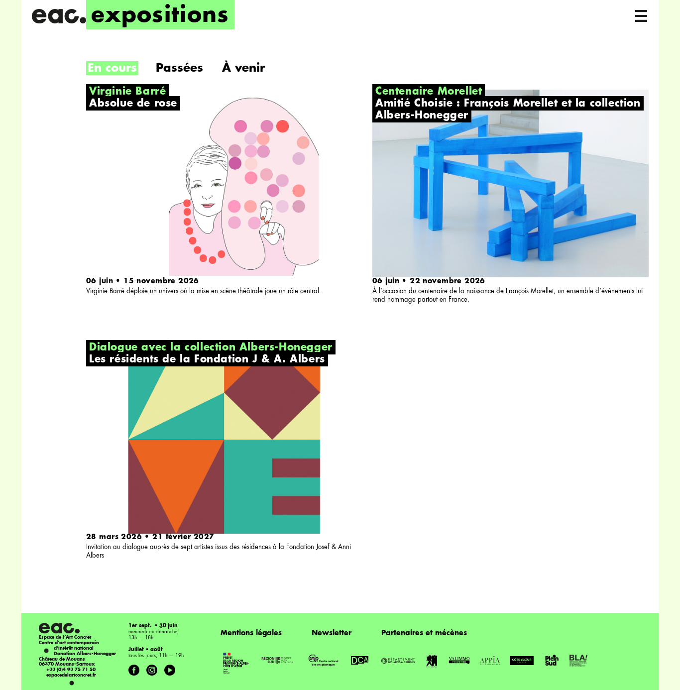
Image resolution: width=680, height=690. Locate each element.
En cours (112, 68)
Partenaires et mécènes (424, 633)
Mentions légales (251, 633)
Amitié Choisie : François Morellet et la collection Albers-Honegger (508, 110)
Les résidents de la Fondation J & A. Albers (207, 360)
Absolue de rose (133, 104)
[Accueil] (58, 16)
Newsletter (331, 633)
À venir (243, 68)
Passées (179, 68)
